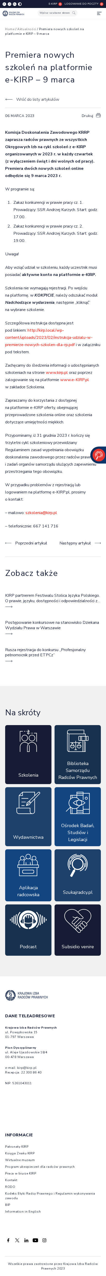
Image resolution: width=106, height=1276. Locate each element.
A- (4, 4)
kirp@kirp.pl (27, 1068)
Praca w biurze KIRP (20, 1173)
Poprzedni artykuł (31, 543)
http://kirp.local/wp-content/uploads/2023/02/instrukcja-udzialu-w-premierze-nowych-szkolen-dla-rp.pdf (49, 338)
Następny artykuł (75, 543)
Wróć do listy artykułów (37, 99)
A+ (14, 4)
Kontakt (11, 1180)
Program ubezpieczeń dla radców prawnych (40, 1167)
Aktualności (26, 29)
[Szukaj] (73, 13)
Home (9, 29)
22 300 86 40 (31, 1072)
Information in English (23, 1212)
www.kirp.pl (57, 372)
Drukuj (87, 115)
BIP (7, 1205)
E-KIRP (53, 4)
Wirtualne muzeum (20, 1160)
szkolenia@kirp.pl (41, 513)
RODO (10, 1187)
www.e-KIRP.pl (74, 380)
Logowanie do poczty (82, 4)
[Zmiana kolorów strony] (20, 4)
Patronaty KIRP (16, 1147)
